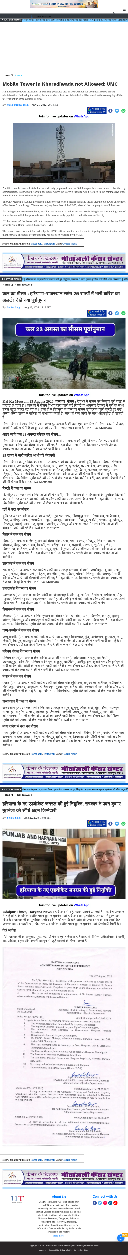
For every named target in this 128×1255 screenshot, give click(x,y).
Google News (69, 243)
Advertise (78, 1250)
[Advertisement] (64, 48)
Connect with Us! (105, 1196)
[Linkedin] (110, 1203)
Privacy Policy (66, 1250)
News (18, 75)
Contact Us (54, 1250)
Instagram (49, 243)
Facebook (36, 243)
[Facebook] (95, 1203)
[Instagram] (105, 1203)
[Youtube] (115, 1203)
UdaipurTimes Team (17, 104)
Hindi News (22, 284)
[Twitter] (100, 1203)
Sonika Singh (14, 307)
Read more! (58, 1236)
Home (6, 75)
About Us (59, 1197)
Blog (86, 1250)
